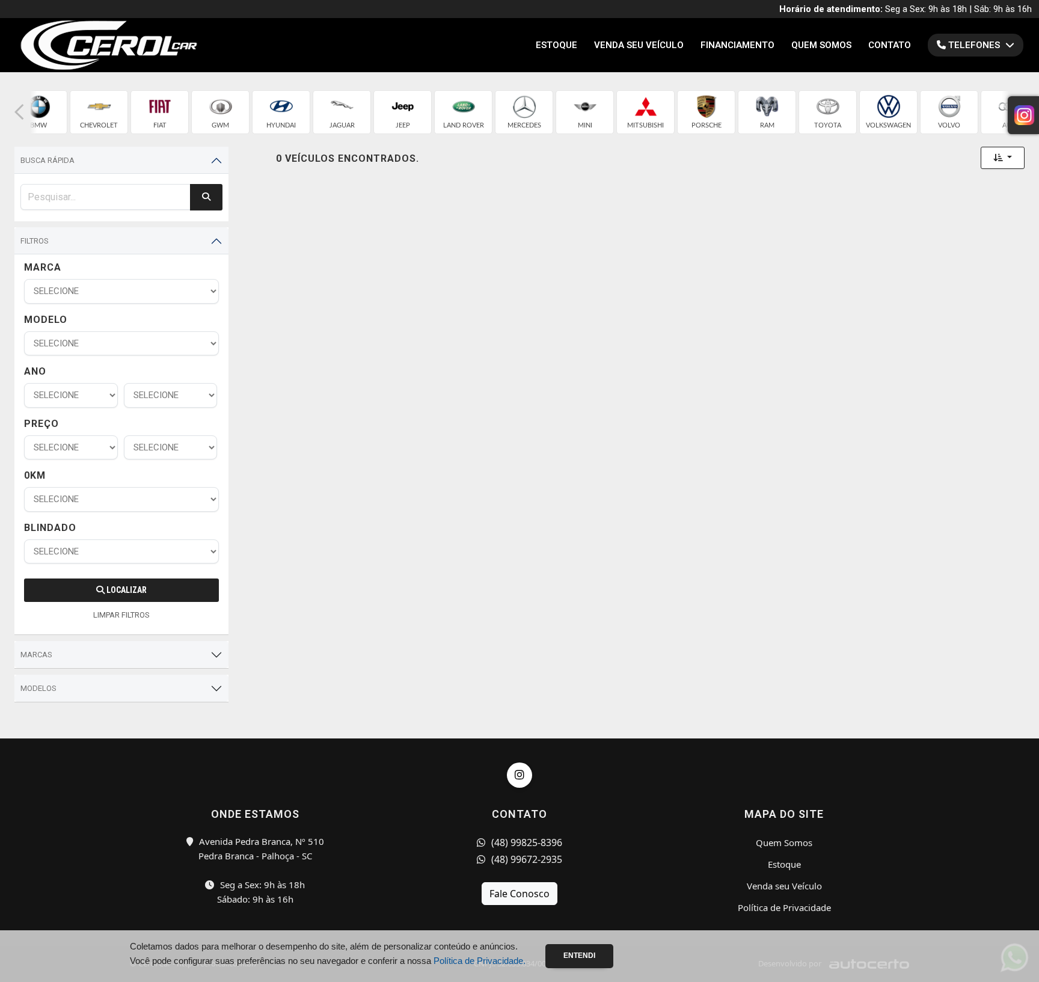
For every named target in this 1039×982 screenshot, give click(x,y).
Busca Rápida (47, 160)
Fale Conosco (519, 893)
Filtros (34, 240)
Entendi (579, 955)
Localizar (126, 590)
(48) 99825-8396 (525, 842)
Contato (889, 45)
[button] (19, 112)
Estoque (556, 45)
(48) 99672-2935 (525, 859)
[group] (38, 112)
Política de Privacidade (784, 907)
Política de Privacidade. (480, 961)
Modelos (38, 688)
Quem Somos (821, 45)
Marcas (36, 654)
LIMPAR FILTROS (121, 614)
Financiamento (737, 45)
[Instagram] (519, 775)
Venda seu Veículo (639, 45)
